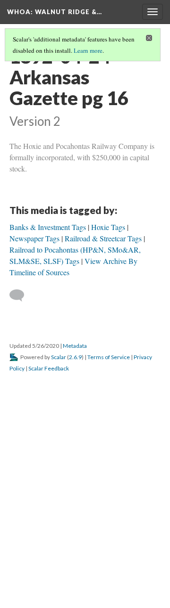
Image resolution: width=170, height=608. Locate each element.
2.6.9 (75, 357)
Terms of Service (108, 357)
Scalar (58, 357)
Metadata (75, 345)
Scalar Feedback (48, 368)
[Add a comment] (21, 295)
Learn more (88, 50)
